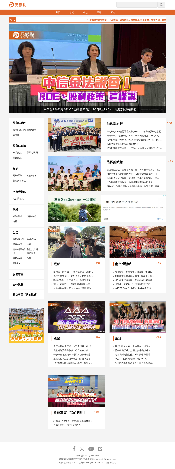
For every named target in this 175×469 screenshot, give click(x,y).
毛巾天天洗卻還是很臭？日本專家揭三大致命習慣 (135, 363)
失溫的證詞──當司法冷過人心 (68, 425)
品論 (99, 12)
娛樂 (15, 209)
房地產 (16, 134)
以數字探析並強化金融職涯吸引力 (123, 144)
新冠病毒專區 (19, 180)
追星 (15, 221)
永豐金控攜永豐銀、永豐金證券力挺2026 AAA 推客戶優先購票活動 (73, 346)
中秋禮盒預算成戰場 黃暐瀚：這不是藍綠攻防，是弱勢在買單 (135, 178)
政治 (85, 12)
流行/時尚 (31, 216)
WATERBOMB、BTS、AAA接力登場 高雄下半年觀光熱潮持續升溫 (135, 288)
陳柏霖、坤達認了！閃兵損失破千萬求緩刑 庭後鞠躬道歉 (73, 272)
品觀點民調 (32, 152)
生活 (15, 232)
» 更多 (170, 122)
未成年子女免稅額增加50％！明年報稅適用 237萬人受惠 (134, 136)
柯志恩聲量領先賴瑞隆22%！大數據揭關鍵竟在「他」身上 (135, 174)
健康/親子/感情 (19, 251)
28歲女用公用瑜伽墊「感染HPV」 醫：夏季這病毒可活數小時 (135, 359)
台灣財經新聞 (19, 129)
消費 (29, 244)
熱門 (58, 12)
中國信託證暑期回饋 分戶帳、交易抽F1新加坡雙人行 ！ (134, 148)
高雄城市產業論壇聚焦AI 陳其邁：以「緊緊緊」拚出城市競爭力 (135, 276)
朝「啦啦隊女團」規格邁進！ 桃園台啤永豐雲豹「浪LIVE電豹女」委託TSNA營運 (135, 346)
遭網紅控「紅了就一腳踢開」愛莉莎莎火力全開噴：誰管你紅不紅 (73, 359)
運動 (29, 258)
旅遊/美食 (31, 239)
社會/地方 (31, 175)
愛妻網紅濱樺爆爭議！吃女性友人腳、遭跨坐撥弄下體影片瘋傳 (73, 350)
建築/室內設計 (20, 239)
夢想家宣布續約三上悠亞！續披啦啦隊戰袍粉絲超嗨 (73, 355)
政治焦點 (17, 152)
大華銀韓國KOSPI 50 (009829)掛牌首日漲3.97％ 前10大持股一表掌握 (134, 140)
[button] (163, 69)
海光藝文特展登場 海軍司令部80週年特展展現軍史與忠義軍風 (135, 280)
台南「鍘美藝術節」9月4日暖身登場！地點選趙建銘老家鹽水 (135, 355)
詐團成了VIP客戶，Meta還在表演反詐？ (72, 421)
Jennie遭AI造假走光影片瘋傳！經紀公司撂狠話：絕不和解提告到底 (73, 363)
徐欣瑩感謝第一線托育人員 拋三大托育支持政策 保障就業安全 (135, 170)
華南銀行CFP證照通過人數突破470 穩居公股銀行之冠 (134, 131)
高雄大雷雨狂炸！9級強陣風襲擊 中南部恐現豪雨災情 (73, 284)
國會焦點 (17, 157)
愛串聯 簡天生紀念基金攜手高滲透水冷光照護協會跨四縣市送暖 (135, 350)
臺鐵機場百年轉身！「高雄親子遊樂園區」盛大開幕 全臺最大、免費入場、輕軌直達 (118, 20)
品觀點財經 (19, 122)
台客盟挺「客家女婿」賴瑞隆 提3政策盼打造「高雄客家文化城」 (135, 272)
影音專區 (18, 274)
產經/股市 (31, 129)
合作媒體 (18, 284)
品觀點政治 (19, 145)
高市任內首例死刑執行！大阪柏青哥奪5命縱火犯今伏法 (73, 276)
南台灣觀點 (19, 191)
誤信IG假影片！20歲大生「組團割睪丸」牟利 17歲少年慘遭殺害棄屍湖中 (73, 280)
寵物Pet (17, 263)
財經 (72, 12)
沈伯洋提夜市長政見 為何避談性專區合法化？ (130, 182)
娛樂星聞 (17, 216)
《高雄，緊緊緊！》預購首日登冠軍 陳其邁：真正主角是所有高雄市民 (135, 284)
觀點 (15, 168)
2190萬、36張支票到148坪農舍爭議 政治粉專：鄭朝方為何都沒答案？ (135, 186)
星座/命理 (17, 244)
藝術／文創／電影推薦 (33, 251)
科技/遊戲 (17, 258)
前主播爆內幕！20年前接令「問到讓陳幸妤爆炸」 (73, 288)
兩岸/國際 (17, 175)
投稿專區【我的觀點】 (26, 294)
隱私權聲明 (111, 462)
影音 (113, 12)
